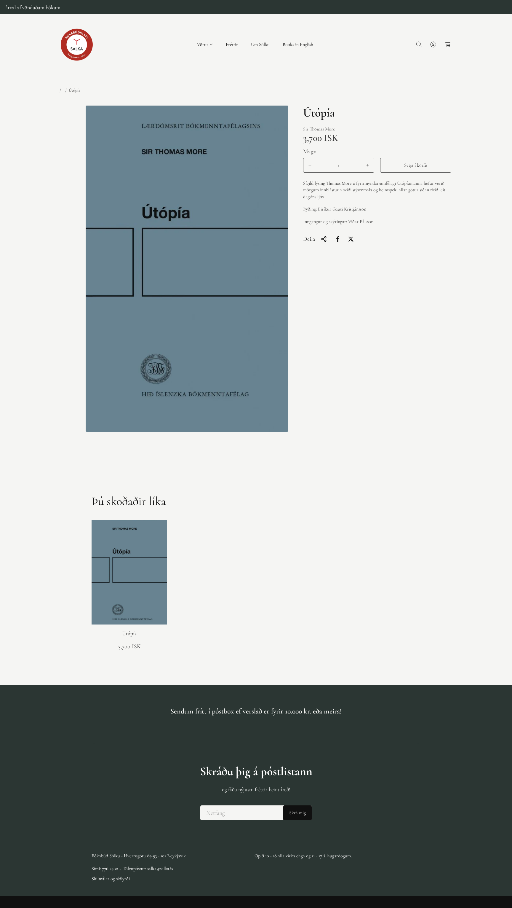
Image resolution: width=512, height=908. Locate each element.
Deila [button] (309, 239)
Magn (310, 151)
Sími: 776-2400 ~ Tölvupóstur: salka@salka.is (132, 868)
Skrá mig (297, 813)
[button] (205, 44)
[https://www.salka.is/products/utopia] (337, 239)
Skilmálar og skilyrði (111, 878)
